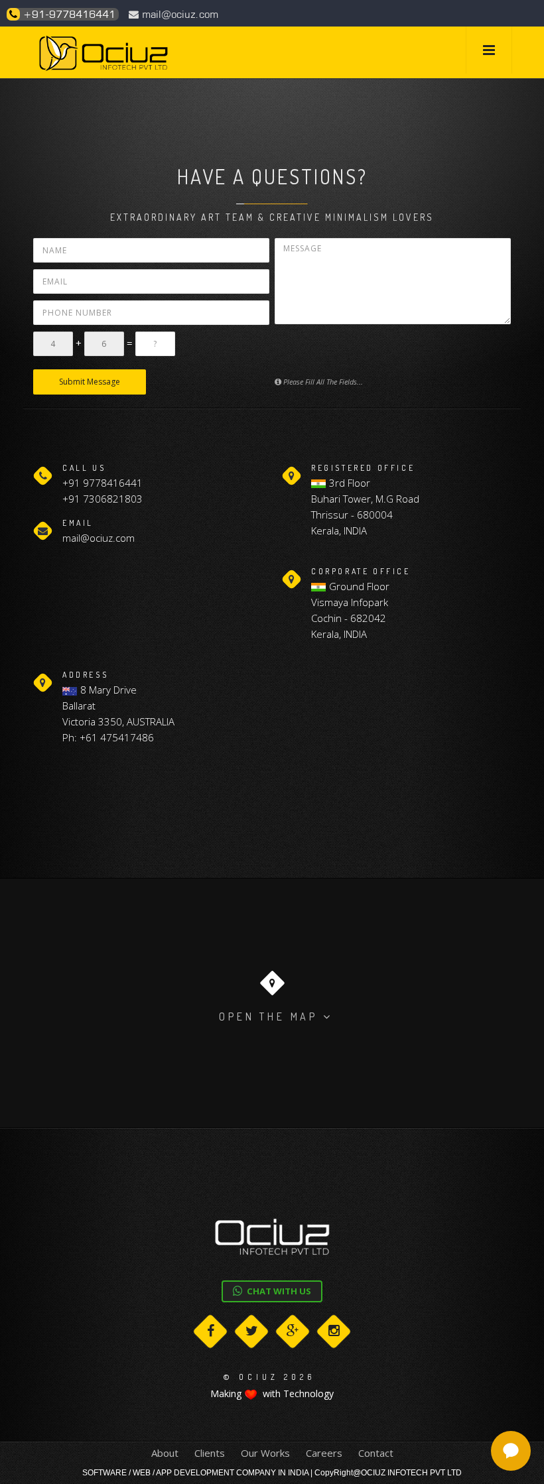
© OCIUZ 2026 (269, 1377)
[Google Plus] (292, 1331)
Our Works (265, 1452)
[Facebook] (210, 1331)
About (164, 1452)
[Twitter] (251, 1331)
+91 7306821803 (102, 498)
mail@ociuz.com (178, 14)
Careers (324, 1452)
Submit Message (89, 381)
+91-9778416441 (67, 14)
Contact (375, 1452)
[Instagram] (333, 1331)
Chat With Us (278, 1291)
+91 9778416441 (102, 482)
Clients (209, 1452)
